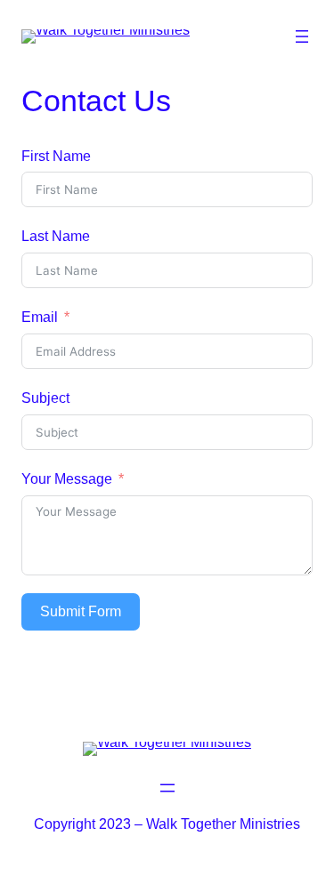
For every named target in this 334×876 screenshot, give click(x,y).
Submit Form (80, 611)
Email (39, 317)
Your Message (66, 478)
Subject (45, 398)
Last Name (55, 236)
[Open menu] (302, 36)
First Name (56, 156)
